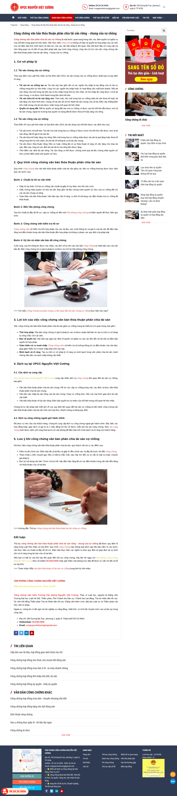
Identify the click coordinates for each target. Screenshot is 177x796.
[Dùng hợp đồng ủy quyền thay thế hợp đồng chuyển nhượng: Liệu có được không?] (132, 197)
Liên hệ (85, 766)
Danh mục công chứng (62, 18)
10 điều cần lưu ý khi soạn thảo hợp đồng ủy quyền (152, 183)
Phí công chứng (82, 18)
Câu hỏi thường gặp (128, 762)
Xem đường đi (27, 776)
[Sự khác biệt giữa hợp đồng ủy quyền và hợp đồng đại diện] (132, 214)
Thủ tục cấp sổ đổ (108, 766)
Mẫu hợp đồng (126, 766)
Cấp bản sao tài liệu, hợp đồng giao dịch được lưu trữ (36, 652)
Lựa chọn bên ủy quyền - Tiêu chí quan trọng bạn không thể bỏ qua (151, 170)
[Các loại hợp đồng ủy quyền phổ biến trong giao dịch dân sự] (132, 156)
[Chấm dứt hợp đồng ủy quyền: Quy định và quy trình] (132, 143)
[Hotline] (4, 791)
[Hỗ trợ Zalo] (173, 782)
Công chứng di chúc (20, 730)
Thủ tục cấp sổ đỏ (101, 18)
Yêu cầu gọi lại (26, 787)
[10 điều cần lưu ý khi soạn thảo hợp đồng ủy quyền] (132, 184)
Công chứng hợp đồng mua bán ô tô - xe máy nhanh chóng (39, 668)
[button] (164, 103)
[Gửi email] (173, 775)
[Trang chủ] (13, 18)
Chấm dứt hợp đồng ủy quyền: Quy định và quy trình (153, 142)
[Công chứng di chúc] (146, 104)
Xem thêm (157, 18)
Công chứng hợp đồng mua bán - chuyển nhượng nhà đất (38, 698)
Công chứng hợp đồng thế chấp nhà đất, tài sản (33, 676)
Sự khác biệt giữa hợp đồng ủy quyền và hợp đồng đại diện (153, 214)
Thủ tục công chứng (39, 18)
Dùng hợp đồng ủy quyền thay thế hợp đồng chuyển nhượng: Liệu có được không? (152, 199)
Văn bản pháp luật (130, 18)
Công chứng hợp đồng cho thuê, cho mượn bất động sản (38, 660)
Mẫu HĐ (115, 18)
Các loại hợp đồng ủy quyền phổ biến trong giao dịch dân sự (153, 156)
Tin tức (146, 18)
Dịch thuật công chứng (21, 714)
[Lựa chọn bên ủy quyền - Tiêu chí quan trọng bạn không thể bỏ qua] (132, 170)
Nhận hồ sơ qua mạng (129, 754)
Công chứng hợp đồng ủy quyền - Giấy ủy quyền (33, 684)
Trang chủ (86, 754)
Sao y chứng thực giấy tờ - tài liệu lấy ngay (31, 722)
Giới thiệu (22, 18)
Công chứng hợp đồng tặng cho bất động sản (32, 706)
